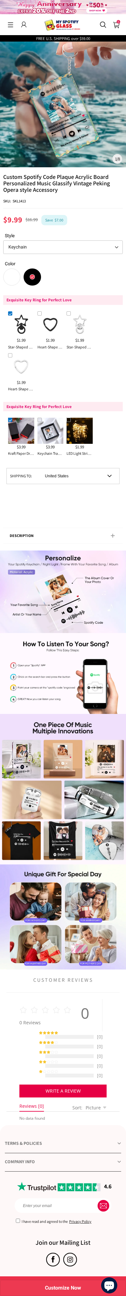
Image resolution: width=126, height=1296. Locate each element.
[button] (10, 24)
